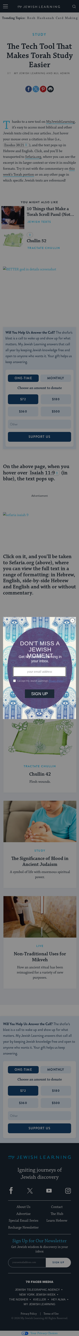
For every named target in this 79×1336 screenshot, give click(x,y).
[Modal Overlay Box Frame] (39, 668)
